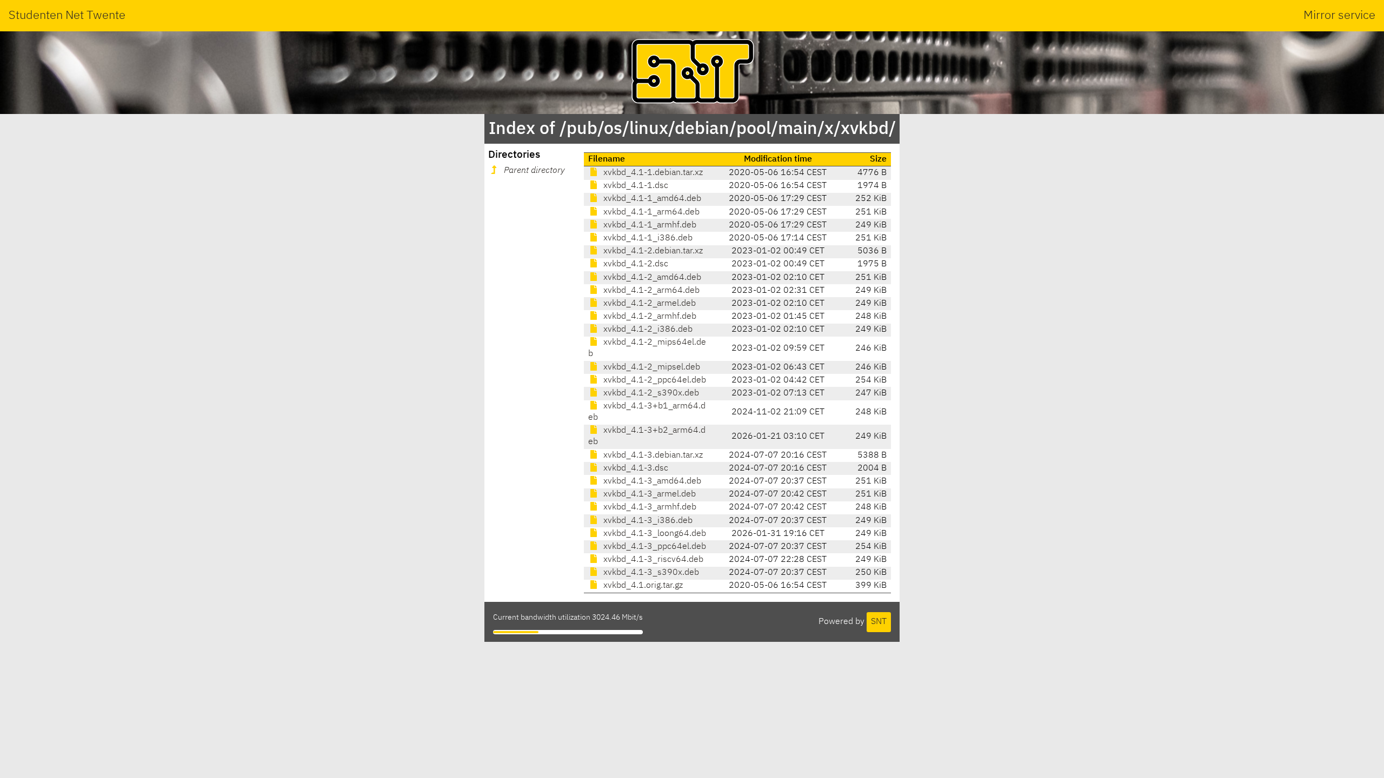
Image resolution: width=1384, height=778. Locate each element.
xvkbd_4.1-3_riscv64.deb (652, 559)
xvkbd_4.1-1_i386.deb (647, 238)
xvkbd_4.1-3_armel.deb (648, 494)
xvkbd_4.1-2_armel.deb (648, 303)
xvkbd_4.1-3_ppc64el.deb (653, 546)
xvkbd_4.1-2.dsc (634, 264)
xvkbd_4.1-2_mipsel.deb (650, 367)
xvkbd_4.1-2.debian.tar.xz (652, 251)
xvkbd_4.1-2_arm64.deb (650, 290)
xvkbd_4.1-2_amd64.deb (651, 277)
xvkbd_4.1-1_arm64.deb (650, 212)
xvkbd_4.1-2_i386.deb (647, 329)
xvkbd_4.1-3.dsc (634, 468)
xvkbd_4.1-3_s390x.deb (650, 572)
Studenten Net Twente (67, 16)
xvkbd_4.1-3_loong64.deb (653, 533)
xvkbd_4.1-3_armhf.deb (648, 507)
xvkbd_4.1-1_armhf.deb (648, 225)
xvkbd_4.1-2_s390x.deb (650, 393)
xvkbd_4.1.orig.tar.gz (642, 585)
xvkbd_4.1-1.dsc (634, 186)
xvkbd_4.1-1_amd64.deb (651, 198)
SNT (879, 622)
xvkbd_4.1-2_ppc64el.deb (653, 380)
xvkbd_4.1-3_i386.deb (647, 521)
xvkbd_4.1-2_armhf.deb (648, 316)
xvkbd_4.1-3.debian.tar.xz (652, 455)
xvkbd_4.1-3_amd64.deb (651, 481)
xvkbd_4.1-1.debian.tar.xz (652, 173)
